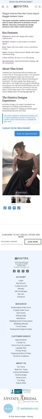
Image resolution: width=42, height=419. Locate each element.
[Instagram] (9, 207)
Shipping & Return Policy (21, 353)
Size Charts (21, 313)
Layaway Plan (21, 348)
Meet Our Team (21, 369)
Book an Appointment (27, 133)
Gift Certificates (21, 291)
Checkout (21, 297)
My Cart (21, 294)
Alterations (20, 318)
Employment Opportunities (21, 329)
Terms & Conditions (21, 356)
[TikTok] (18, 207)
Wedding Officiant (21, 323)
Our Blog (21, 380)
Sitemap (30, 416)
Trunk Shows (21, 326)
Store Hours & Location (21, 345)
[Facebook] (4, 207)
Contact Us (21, 342)
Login (21, 280)
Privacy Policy (21, 350)
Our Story (21, 367)
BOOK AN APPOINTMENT (21, 1)
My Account (21, 283)
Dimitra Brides (21, 375)
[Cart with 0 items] (39, 6)
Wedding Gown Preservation (21, 321)
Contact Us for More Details (16, 128)
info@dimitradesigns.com (21, 267)
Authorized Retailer (21, 372)
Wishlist (21, 288)
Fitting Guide (21, 315)
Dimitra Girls (21, 377)
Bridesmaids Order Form (21, 307)
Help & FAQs (21, 383)
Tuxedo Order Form (21, 310)
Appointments (21, 340)
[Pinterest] (14, 207)
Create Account (21, 286)
